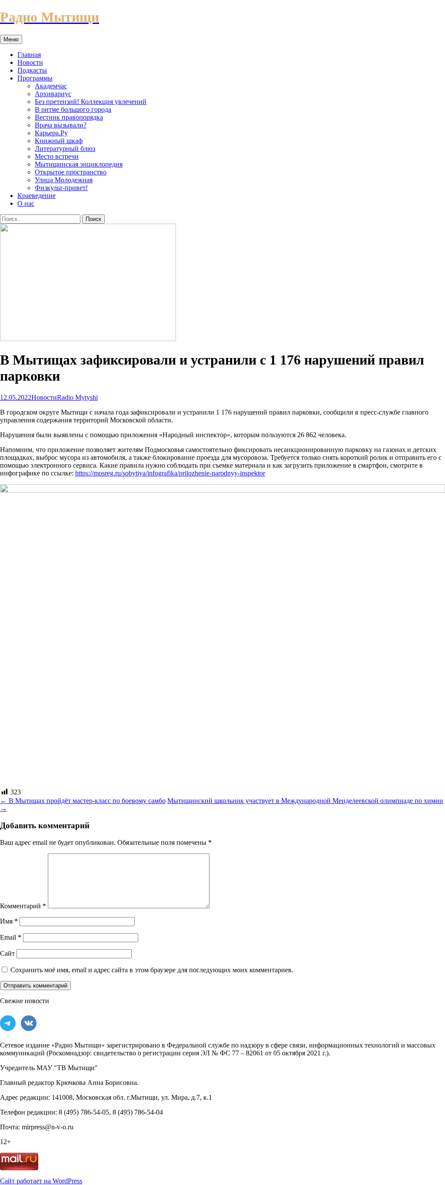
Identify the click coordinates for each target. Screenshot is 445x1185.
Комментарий (23, 906)
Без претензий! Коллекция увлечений (90, 101)
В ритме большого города (73, 109)
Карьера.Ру (51, 133)
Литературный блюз (65, 148)
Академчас (51, 86)
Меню (11, 39)
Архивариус (53, 93)
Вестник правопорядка (69, 117)
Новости (30, 62)
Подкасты (32, 70)
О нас (25, 203)
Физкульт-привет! (61, 187)
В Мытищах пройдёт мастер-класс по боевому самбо (83, 800)
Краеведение (36, 195)
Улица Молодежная (64, 180)
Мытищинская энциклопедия (79, 164)
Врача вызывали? (60, 125)
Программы (35, 78)
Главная (29, 54)
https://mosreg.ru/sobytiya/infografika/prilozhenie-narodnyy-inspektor (170, 473)
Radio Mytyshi (77, 397)
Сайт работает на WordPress (41, 1181)
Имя (9, 921)
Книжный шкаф (59, 140)
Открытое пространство (70, 172)
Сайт (7, 953)
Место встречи (57, 156)
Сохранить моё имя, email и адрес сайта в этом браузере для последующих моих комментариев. (151, 970)
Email (10, 937)
